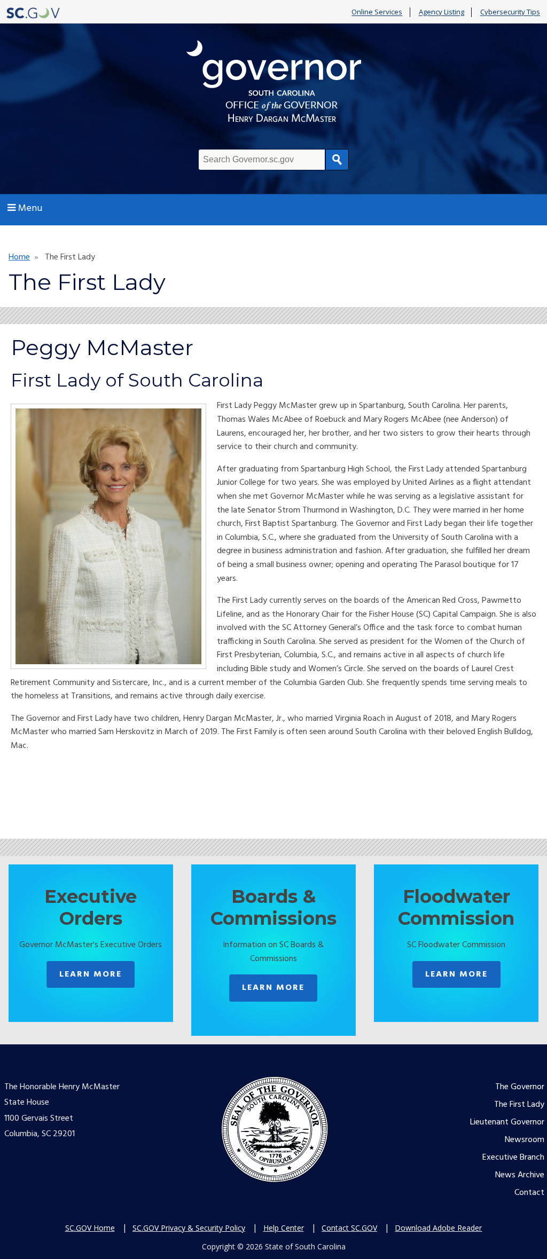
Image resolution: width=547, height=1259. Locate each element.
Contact (529, 1193)
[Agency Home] (273, 84)
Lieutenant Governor (507, 1122)
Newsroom (524, 1140)
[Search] (337, 159)
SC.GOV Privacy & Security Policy (188, 1228)
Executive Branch (513, 1157)
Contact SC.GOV (349, 1228)
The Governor (519, 1087)
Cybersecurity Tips (510, 12)
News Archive (519, 1175)
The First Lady (519, 1105)
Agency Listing (441, 12)
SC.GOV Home (90, 1228)
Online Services (376, 12)
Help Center (283, 1228)
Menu (30, 208)
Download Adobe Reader (438, 1228)
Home (19, 257)
